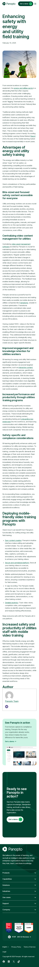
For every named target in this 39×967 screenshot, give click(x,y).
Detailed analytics (11, 603)
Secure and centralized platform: (17, 563)
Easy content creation (13, 540)
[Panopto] (8, 3)
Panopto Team (12, 701)
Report (32, 136)
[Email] (6, 706)
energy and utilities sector (23, 88)
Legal (4, 952)
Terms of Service (29, 947)
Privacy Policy (16, 947)
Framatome (23, 303)
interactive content (26, 367)
